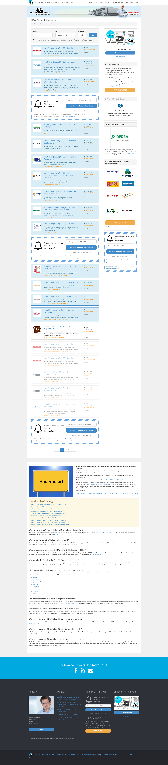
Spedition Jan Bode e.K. (50, 91)
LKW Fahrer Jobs (43, 24)
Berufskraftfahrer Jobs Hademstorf (101, 484)
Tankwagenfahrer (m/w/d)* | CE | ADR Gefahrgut (59, 125)
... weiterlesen (54, 534)
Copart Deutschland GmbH (51, 381)
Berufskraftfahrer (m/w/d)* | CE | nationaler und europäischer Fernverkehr (62, 208)
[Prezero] (113, 211)
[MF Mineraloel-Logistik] (128, 173)
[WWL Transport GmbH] (37, 227)
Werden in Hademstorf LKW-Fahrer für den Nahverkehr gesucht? (48, 522)
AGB (82, 755)
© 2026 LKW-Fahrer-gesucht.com (43, 755)
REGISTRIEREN (129, 2)
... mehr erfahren (96, 554)
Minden (118, 493)
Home (35, 24)
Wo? (57, 31)
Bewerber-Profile (105, 2)
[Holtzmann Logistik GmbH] (37, 210)
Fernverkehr (52, 40)
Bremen (78, 493)
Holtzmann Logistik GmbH (51, 217)
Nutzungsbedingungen (71, 755)
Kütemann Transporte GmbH (52, 73)
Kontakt (97, 755)
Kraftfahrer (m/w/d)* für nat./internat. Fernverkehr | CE (59, 311)
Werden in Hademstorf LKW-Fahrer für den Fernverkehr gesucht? (48, 520)
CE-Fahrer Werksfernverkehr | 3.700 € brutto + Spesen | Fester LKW (62, 327)
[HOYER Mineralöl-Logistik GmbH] (113, 196)
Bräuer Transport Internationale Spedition (55, 319)
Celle (136, 493)
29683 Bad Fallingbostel (88, 374)
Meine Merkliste (67, 2)
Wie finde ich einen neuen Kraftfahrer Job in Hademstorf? (46, 515)
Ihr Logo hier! (120, 222)
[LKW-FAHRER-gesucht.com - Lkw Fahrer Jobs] (31, 2)
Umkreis (81, 31)
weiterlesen (131, 154)
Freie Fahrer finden (120, 56)
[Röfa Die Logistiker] (128, 211)
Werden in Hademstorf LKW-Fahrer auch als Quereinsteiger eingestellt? (50, 524)
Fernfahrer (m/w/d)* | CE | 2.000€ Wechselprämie (58, 81)
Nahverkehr (43, 40)
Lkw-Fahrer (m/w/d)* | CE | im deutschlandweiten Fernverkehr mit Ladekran (58, 175)
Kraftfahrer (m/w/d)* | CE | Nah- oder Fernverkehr (59, 63)
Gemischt (78, 40)
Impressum (59, 755)
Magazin (56, 2)
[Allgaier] (128, 184)
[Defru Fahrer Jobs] (113, 184)
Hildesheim (112, 493)
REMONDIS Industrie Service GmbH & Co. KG (56, 55)
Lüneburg (131, 493)
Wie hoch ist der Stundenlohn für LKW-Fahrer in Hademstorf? (47, 511)
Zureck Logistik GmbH (50, 150)
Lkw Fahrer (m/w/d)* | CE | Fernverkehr (60, 223)
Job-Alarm (104, 755)
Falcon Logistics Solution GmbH (52, 289)
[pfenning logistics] (113, 171)
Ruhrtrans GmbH (48, 134)
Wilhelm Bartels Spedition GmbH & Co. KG (55, 275)
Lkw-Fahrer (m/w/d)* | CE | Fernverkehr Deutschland (60, 142)
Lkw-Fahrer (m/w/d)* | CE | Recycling (59, 48)
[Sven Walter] (128, 196)
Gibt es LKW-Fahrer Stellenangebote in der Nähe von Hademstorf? (48, 513)
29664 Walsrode (90, 49)
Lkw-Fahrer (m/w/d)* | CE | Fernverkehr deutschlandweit (60, 192)
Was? (35, 31)
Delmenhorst (124, 493)
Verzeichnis (48, 2)
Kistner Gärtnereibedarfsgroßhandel (54, 337)
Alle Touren (87, 40)
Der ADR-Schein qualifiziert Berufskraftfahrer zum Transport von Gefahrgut (69, 704)
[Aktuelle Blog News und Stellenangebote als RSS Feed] (83, 671)
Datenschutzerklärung (72, 116)
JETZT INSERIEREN (120, 90)
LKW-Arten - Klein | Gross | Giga (67, 714)
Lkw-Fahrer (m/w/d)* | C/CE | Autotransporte (56, 373)
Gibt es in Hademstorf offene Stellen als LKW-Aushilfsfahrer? (47, 518)
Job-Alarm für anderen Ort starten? (81, 110)
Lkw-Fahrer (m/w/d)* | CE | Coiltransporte (61, 282)
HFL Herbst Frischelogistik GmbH (53, 166)
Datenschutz (88, 755)
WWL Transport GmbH (50, 232)
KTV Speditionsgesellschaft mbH (52, 184)
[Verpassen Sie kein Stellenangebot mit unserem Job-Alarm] (90, 671)
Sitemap (111, 755)
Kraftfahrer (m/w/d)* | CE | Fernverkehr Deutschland (60, 158)
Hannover (84, 493)
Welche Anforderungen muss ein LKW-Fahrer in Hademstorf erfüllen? (49, 509)
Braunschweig (91, 493)
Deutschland (89, 127)
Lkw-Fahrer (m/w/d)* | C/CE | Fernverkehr (61, 296)
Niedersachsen (90, 65)
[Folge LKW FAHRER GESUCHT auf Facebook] (75, 671)
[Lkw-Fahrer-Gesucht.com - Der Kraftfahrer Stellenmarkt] (39, 11)
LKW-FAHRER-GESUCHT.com (100, 532)
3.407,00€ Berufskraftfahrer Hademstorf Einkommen (120, 480)
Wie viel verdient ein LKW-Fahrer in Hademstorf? (44, 507)
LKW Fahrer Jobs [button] (92, 2)
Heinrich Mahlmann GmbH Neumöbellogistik (56, 303)
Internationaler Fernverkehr (65, 40)
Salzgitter (105, 493)
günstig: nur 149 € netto (115, 86)
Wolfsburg (99, 493)
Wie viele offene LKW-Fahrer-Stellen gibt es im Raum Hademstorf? (48, 504)
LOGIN (136, 2)
